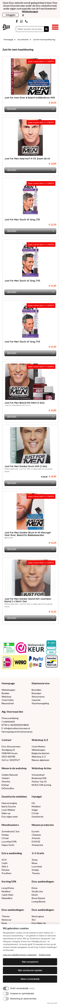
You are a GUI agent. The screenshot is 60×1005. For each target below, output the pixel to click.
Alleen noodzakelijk (30, 979)
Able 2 (5, 866)
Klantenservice (41, 683)
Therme (36, 873)
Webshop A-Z (40, 739)
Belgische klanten (40, 753)
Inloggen (10, 14)
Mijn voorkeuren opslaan (30, 970)
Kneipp (5, 834)
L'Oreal (5, 838)
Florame (5, 869)
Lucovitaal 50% (9, 841)
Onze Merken (38, 746)
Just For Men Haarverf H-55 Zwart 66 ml (27, 158)
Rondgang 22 (8, 749)
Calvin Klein (7, 894)
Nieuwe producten (43, 824)
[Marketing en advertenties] (6, 998)
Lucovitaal (37, 866)
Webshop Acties (41, 768)
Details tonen (45, 955)
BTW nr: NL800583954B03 (15, 725)
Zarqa (34, 859)
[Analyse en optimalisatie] (6, 993)
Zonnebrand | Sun (11, 831)
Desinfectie (37, 816)
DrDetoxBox (8, 788)
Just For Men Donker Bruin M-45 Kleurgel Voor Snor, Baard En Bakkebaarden (27, 534)
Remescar (7, 919)
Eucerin (35, 831)
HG (33, 803)
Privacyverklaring (10, 718)
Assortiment (23, 39)
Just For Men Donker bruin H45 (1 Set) (25, 466)
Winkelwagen (8, 689)
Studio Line (37, 891)
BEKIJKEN (11, 109)
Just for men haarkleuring (44, 39)
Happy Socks (8, 845)
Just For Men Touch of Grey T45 (22, 280)
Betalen (5, 693)
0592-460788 (8, 756)
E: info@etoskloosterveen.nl (16, 728)
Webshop (6, 696)
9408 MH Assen (10, 753)
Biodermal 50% (39, 778)
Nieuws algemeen (40, 760)
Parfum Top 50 (39, 781)
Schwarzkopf (38, 774)
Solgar (35, 809)
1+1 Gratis (38, 853)
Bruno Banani (38, 898)
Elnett (35, 894)
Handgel (37, 796)
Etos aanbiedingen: (43, 881)
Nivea (34, 863)
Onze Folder (8, 700)
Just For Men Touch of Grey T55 (22, 341)
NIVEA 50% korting (41, 785)
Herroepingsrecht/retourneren (17, 731)
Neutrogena (38, 916)
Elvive (34, 888)
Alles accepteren (30, 961)
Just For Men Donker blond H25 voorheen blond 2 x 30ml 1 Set (27, 600)
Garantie (36, 700)
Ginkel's (6, 778)
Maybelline (7, 898)
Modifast (36, 806)
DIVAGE (36, 841)
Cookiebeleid (8, 721)
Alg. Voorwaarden (12, 711)
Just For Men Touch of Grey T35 (22, 219)
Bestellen (36, 689)
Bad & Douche (9, 806)
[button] (55, 27)
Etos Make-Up (39, 923)
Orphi (4, 863)
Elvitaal (5, 785)
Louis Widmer (8, 809)
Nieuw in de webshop (14, 768)
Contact (6, 739)
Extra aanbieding (12, 853)
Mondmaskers (10, 824)
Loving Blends (39, 901)
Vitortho (6, 781)
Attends (36, 838)
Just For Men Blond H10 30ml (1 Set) (24, 402)
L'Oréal (35, 813)
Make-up (6, 813)
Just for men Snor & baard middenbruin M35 (29, 97)
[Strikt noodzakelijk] (6, 988)
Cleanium (36, 834)
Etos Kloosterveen (11, 746)
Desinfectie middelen (14, 796)
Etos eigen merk (10, 816)
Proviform (6, 873)
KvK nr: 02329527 (11, 760)
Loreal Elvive (8, 888)
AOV (4, 859)
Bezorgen (36, 693)
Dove (4, 923)
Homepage (8, 39)
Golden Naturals (10, 774)
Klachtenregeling (40, 703)
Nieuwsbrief (8, 703)
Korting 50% (9, 881)
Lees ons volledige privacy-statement (20, 955)
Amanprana (37, 845)
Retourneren (38, 696)
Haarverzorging (9, 803)
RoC (34, 919)
